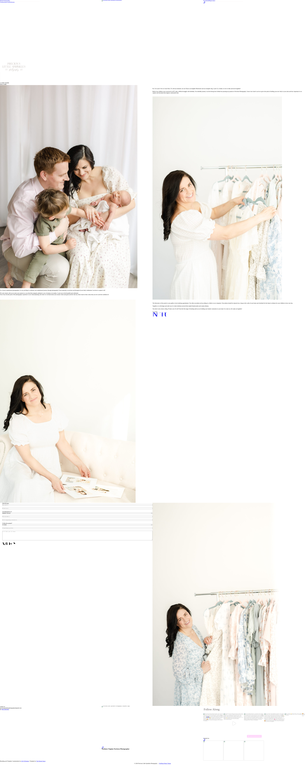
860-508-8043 (5, 709)
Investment (206, 0)
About (4, 0)
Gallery (8, 0)
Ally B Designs (25, 761)
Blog (210, 0)
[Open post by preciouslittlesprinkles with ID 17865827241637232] (254, 723)
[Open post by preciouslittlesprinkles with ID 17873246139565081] (213, 723)
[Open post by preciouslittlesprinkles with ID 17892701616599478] (234, 723)
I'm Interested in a (6, 511)
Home (1, 0)
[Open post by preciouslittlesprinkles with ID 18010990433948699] (295, 723)
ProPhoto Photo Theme (165, 763)
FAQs (7, 2)
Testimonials (3, 2)
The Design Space (41, 761)
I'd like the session (7, 523)
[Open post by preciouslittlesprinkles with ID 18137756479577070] (274, 723)
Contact (213, 0)
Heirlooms (12, 2)
